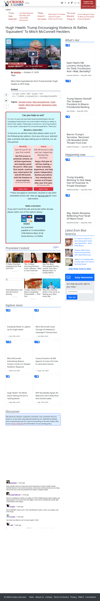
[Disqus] (33, 503)
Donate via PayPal (39, 218)
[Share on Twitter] (6, 101)
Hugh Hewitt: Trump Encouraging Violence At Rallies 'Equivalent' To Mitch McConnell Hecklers (46, 29)
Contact (48, 597)
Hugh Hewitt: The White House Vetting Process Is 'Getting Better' (17, 396)
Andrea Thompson (73, 147)
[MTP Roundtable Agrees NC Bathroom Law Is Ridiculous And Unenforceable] (47, 382)
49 (36, 310)
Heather (17, 72)
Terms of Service (17, 424)
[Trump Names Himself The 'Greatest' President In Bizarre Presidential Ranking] (79, 87)
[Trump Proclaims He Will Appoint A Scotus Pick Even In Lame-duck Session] (47, 347)
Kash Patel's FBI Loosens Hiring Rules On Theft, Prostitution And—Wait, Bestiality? (79, 67)
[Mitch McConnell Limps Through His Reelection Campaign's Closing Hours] (47, 316)
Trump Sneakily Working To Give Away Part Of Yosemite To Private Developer (79, 181)
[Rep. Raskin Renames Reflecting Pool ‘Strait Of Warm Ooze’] (79, 202)
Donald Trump (25, 102)
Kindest (26, 223)
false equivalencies (41, 102)
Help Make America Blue (80, 268)
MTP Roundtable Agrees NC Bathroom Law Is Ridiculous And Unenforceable (47, 396)
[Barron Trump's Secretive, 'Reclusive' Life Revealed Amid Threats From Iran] (79, 123)
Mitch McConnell (33, 105)
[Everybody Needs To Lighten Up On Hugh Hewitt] (19, 316)
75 (67, 45)
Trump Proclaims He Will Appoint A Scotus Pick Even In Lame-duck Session (47, 361)
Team (31, 597)
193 (36, 342)
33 (67, 160)
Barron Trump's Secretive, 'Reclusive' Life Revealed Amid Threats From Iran (78, 138)
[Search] (78, 3)
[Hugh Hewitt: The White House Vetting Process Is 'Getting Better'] (19, 382)
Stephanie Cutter (49, 105)
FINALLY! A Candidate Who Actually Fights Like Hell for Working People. (84, 261)
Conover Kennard (72, 75)
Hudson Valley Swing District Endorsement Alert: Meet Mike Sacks (82, 252)
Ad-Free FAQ (43, 195)
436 (8, 342)
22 (67, 195)
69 (7, 310)
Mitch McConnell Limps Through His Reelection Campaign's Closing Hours (46, 330)
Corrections (90, 597)
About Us (39, 597)
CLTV (27, 3)
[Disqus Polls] (33, 452)
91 (67, 117)
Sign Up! (72, 297)
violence (22, 107)
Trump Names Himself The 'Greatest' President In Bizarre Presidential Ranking (79, 103)
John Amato (71, 111)
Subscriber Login (88, 6)
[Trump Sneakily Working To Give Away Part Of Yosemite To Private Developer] (79, 166)
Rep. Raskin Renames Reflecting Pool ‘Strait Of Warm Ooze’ (78, 215)
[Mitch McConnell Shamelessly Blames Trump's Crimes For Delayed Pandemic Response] (19, 347)
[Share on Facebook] (6, 95)
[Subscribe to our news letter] (75, 3)
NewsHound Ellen (73, 190)
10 (36, 376)
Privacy (73, 597)
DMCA (81, 597)
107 (67, 81)
